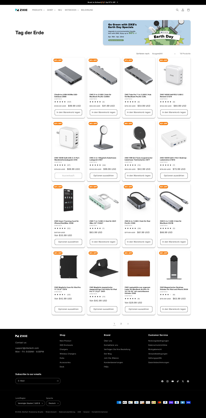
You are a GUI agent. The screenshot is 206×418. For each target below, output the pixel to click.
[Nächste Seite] (128, 324)
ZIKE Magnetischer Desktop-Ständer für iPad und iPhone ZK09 (174, 288)
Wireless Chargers (68, 354)
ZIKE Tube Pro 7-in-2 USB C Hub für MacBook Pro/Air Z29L (138, 95)
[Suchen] (177, 10)
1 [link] (114, 324)
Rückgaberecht (155, 349)
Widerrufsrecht (51, 412)
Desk (62, 367)
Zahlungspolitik (155, 358)
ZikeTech (25, 412)
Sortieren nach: (143, 54)
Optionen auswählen (103, 175)
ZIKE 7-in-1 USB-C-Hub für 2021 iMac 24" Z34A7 (103, 222)
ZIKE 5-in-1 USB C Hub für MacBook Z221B (170, 222)
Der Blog (108, 354)
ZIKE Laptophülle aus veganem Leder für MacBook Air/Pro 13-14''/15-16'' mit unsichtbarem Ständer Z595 (137, 290)
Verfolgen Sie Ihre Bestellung (117, 349)
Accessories (65, 362)
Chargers (64, 349)
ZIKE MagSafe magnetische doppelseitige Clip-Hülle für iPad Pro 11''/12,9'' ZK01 (103, 289)
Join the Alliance (111, 358)
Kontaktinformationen (100, 412)
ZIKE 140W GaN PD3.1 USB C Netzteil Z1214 (171, 95)
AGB (79, 412)
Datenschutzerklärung (67, 412)
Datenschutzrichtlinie (157, 345)
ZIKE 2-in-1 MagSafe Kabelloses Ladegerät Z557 (103, 159)
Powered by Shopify (36, 412)
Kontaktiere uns (111, 345)
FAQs (106, 367)
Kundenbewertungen (113, 362)
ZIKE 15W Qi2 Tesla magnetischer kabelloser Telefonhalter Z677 (139, 159)
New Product (65, 341)
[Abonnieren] (57, 381)
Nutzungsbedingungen (158, 341)
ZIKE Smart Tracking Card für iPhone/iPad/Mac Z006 (66, 222)
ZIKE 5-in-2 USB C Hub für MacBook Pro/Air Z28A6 (100, 95)
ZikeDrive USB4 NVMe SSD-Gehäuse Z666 (66, 95)
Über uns (108, 341)
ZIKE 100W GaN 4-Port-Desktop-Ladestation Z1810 (173, 159)
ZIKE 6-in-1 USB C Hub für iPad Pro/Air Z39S (137, 222)
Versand (86, 412)
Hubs (62, 358)
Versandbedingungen (157, 354)
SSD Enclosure (66, 345)
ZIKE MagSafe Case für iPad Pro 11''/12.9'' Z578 (67, 288)
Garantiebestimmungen (158, 362)
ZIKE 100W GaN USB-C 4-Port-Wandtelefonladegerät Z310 (67, 159)
